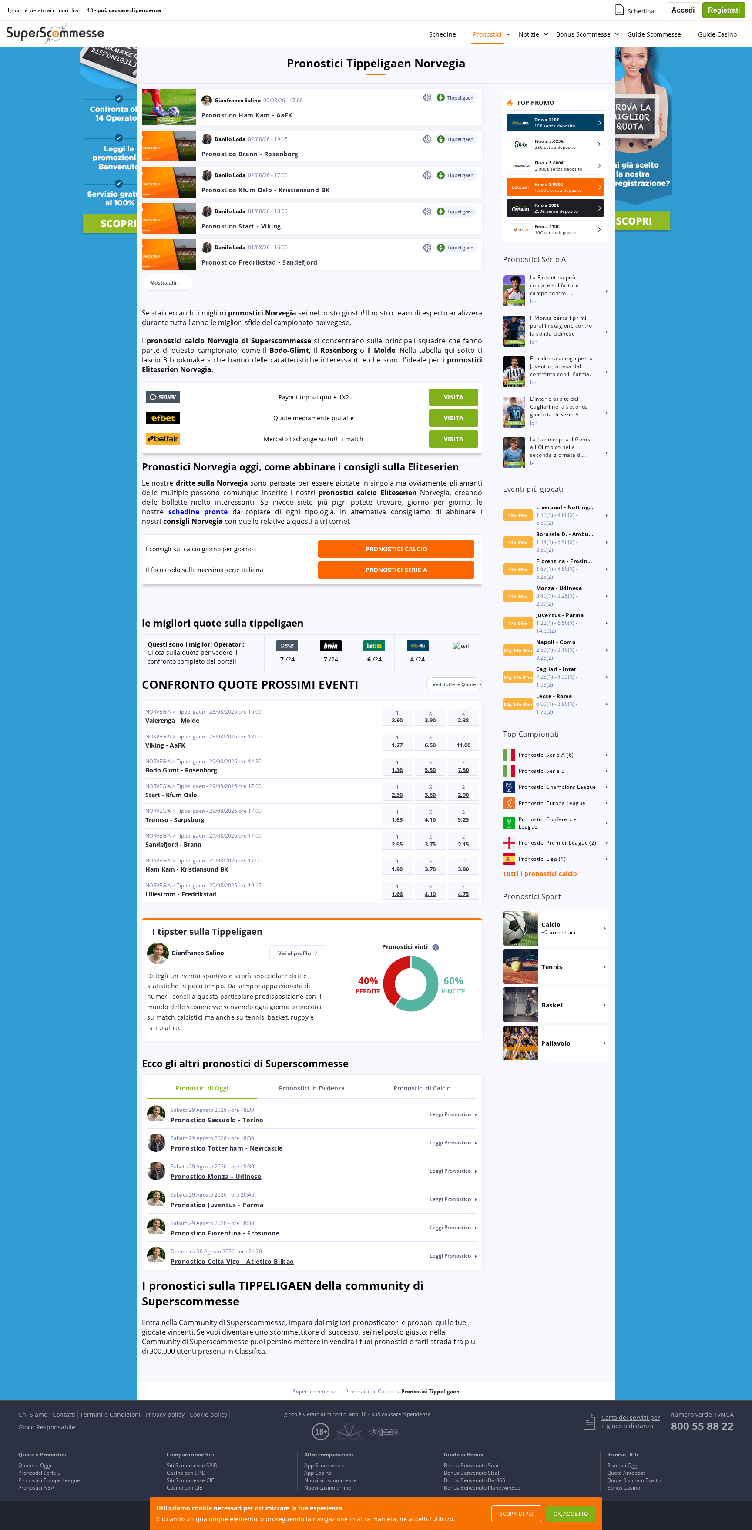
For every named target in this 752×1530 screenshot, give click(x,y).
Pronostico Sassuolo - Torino (217, 1120)
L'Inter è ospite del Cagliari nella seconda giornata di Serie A (559, 406)
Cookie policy (208, 1414)
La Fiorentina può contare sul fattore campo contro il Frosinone (554, 285)
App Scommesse (324, 1465)
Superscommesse (314, 1391)
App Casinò (318, 1472)
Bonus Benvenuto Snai (471, 1465)
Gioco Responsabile (46, 1427)
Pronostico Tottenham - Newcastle (227, 1148)
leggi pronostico (451, 1114)
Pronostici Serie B (39, 1472)
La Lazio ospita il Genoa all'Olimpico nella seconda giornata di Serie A (561, 447)
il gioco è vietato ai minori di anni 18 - (84, 10)
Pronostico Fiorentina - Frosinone (225, 1233)
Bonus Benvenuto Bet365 (474, 1480)
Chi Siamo (32, 1414)
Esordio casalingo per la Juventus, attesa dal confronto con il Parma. (561, 366)
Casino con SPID (186, 1472)
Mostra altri (164, 283)
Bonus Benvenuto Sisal (471, 1472)
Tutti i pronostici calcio (540, 873)
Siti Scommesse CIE (190, 1480)
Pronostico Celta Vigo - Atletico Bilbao (232, 1261)
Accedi (683, 10)
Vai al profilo (295, 953)
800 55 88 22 (702, 1426)
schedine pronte (198, 512)
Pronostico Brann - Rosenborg (250, 154)
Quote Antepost (626, 1472)
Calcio (422, 1088)
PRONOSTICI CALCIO (396, 549)
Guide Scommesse (654, 34)
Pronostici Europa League (49, 1480)
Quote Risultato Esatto (634, 1480)
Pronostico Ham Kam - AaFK (246, 115)
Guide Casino (717, 34)
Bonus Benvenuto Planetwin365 (482, 1487)
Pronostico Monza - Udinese (216, 1176)
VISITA (453, 397)
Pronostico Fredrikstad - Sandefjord (259, 262)
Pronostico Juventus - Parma (217, 1205)
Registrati (724, 10)
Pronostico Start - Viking (241, 226)
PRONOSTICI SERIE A (396, 570)
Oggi (201, 1088)
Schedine (442, 34)
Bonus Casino (623, 1487)
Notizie (529, 34)
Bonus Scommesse (583, 34)
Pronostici (487, 34)
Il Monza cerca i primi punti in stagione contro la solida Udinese (561, 325)
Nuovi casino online (327, 1487)
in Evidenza (312, 1088)
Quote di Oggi (34, 1465)
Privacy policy (165, 1414)
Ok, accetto (571, 1514)
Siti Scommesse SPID (192, 1465)
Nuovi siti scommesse (330, 1480)
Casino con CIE (184, 1487)
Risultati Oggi (623, 1465)
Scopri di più (517, 1513)
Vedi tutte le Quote (454, 684)
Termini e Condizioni (110, 1414)
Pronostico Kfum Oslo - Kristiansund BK (265, 190)
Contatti (63, 1414)
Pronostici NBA (36, 1487)
